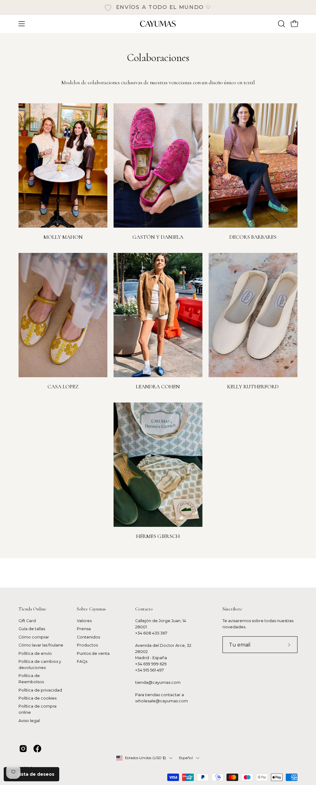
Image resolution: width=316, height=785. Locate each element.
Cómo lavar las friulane (41, 645)
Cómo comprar (34, 637)
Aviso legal (29, 720)
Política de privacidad (40, 690)
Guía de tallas (32, 629)
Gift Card (27, 620)
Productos (87, 645)
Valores (84, 620)
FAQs (82, 661)
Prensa (84, 629)
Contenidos (88, 637)
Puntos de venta (93, 653)
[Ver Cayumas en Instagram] (23, 748)
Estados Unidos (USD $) (145, 758)
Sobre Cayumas (91, 609)
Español (186, 758)
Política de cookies (37, 698)
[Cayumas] (158, 23)
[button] (280, 23)
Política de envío (35, 653)
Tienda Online (32, 609)
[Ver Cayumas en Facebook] (37, 748)
